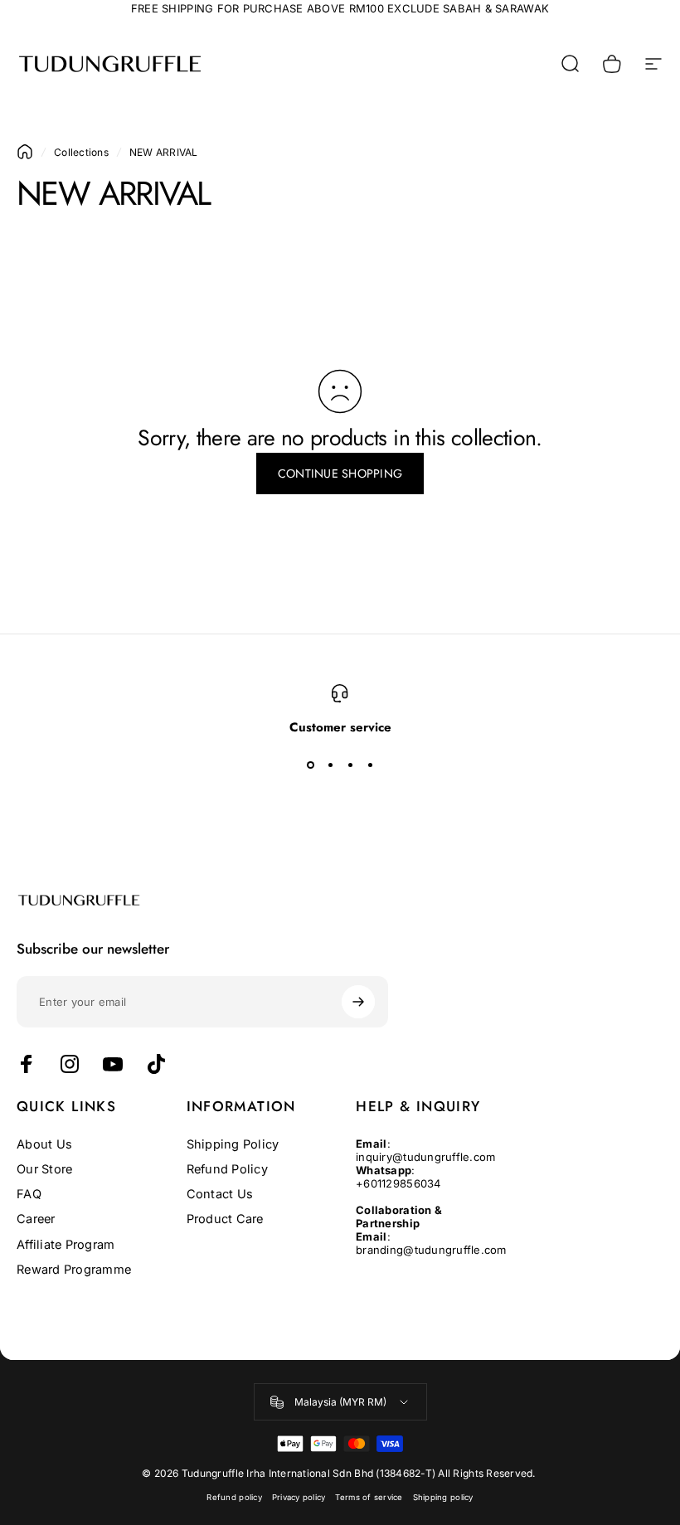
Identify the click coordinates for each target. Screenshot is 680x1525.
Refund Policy (227, 1169)
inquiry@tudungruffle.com (425, 1156)
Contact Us (220, 1194)
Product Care (225, 1219)
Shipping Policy (233, 1144)
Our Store (44, 1169)
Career (36, 1219)
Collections (81, 152)
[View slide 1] (310, 765)
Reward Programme (74, 1269)
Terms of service (368, 1497)
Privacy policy (299, 1497)
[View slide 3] (350, 765)
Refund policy (233, 1497)
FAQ (29, 1194)
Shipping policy (443, 1497)
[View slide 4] (370, 765)
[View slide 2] (330, 765)
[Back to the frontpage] (25, 151)
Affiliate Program (65, 1244)
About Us (44, 1144)
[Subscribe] (358, 1001)
